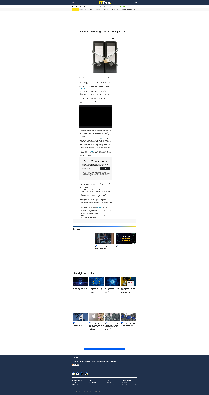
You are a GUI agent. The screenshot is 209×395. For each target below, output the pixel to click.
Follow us (104, 77)
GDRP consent (75, 384)
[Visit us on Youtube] (82, 374)
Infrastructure (93, 6)
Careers (90, 384)
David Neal (98, 38)
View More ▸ (104, 349)
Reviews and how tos (106, 9)
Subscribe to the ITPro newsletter (86, 9)
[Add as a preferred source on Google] (75, 365)
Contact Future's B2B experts (111, 384)
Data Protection (85, 27)
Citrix (102, 138)
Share (82, 77)
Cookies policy (108, 382)
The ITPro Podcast (115, 9)
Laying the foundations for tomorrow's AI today (130, 9)
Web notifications (92, 382)
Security (99, 6)
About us (90, 380)
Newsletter (110, 77)
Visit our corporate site (112, 361)
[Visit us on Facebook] (73, 374)
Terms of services (96, 172)
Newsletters (124, 382)
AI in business (97, 9)
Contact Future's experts (77, 380)
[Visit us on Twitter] (77, 374)
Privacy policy (74, 382)
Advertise (112, 6)
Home (73, 27)
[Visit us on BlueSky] (86, 374)
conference (99, 207)
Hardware (86, 6)
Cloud (81, 6)
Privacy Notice (89, 173)
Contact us (108, 380)
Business (77, 6)
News (113, 38)
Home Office (84, 88)
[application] (95, 116)
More (117, 6)
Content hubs (106, 6)
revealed (92, 151)
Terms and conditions (126, 380)
